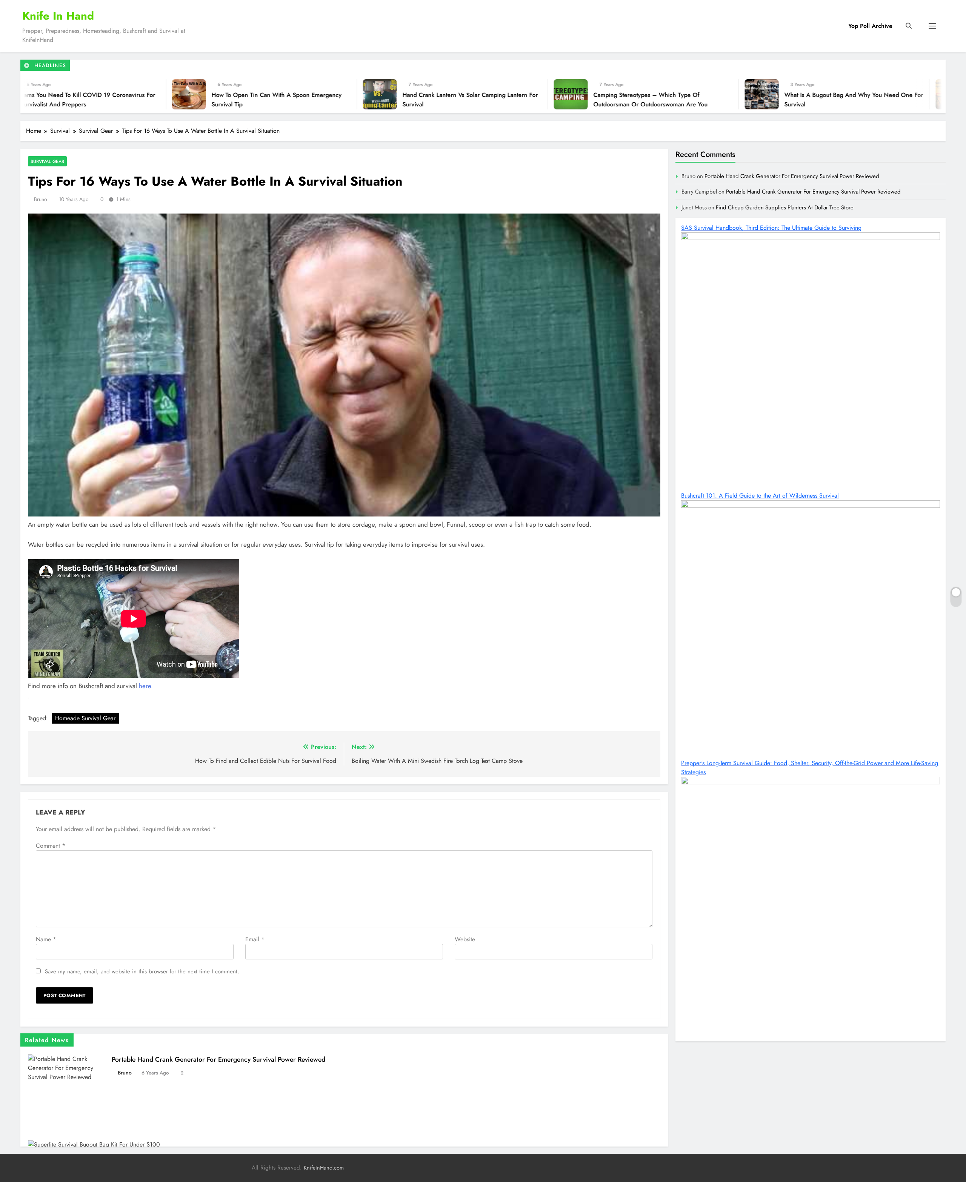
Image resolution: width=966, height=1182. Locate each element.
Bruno (40, 199)
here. (146, 685)
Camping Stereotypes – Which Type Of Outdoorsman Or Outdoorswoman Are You (435, 99)
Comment (50, 845)
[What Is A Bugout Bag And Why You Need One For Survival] (546, 94)
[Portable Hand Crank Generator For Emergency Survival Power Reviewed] (737, 94)
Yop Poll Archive (870, 26)
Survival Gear (47, 161)
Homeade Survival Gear (85, 718)
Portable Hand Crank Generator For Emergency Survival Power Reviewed (824, 99)
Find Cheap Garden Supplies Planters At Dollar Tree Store (785, 207)
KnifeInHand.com (324, 1167)
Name (46, 939)
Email (255, 939)
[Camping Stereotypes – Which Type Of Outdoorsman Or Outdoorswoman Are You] (355, 94)
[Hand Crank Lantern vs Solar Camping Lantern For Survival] (165, 94)
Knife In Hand (58, 16)
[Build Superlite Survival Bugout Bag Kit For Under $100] (928, 94)
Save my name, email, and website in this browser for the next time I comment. (142, 971)
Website (465, 939)
